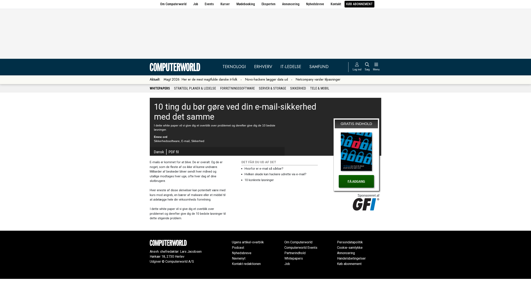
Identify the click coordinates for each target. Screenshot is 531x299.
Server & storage (272, 88)
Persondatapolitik (350, 242)
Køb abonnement (359, 4)
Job (195, 4)
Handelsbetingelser (351, 258)
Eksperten (268, 4)
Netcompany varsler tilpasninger (318, 79)
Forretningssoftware (237, 88)
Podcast (238, 248)
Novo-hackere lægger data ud (266, 79)
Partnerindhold (295, 253)
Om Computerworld (173, 4)
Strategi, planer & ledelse (195, 88)
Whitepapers (160, 88)
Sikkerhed (298, 88)
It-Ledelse (290, 67)
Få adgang (356, 181)
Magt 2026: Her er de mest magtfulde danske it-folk (200, 79)
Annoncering (291, 4)
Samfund (319, 67)
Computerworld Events (300, 248)
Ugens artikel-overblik (248, 242)
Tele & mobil (319, 88)
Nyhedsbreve (315, 4)
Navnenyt (238, 258)
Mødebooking (245, 4)
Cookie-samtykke (350, 248)
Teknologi (234, 67)
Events (209, 4)
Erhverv (263, 67)
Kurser (225, 4)
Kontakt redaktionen (246, 264)
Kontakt (336, 4)
